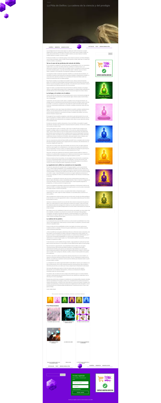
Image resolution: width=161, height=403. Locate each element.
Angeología (65, 47)
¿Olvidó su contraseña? (77, 389)
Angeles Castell (76, 399)
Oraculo (49, 2)
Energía (57, 47)
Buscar (110, 53)
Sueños (51, 47)
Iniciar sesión (80, 392)
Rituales (91, 46)
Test (96, 46)
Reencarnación (105, 46)
